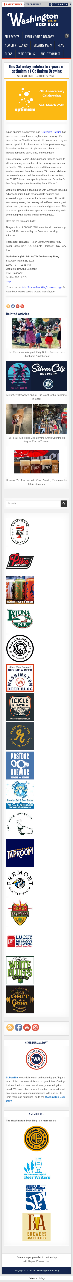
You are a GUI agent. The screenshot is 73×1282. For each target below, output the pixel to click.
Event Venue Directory (39, 36)
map (8, 281)
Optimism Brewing (51, 132)
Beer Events (12, 36)
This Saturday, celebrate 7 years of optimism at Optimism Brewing (36, 68)
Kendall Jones (26, 76)
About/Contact (50, 54)
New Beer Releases (16, 45)
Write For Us (26, 54)
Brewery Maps (43, 45)
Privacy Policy (36, 1278)
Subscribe (12, 1077)
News (61, 45)
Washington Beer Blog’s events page (42, 287)
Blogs (8, 54)
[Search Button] (67, 36)
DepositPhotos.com (38, 1261)
